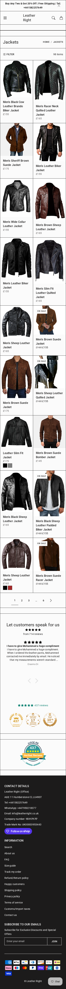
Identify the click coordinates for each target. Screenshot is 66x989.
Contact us (10, 915)
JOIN (54, 941)
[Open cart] (61, 18)
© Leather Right (33, 981)
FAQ (6, 859)
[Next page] (51, 600)
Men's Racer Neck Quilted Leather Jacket (47, 110)
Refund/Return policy (16, 878)
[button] (6, 18)
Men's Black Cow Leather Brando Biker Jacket (13, 106)
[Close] (58, 5)
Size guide (10, 865)
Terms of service (13, 902)
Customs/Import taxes (17, 908)
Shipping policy (12, 890)
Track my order (12, 871)
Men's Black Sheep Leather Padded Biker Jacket (48, 525)
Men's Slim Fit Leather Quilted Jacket (46, 293)
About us (9, 853)
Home (46, 42)
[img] (33, 630)
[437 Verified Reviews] (33, 767)
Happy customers (14, 884)
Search (8, 847)
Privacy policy (12, 896)
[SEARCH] (53, 18)
